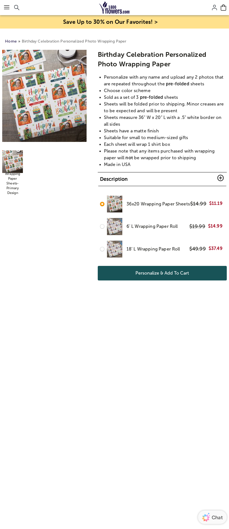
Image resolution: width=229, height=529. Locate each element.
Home (11, 41)
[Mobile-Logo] (114, 7)
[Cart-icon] (223, 7)
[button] (162, 179)
